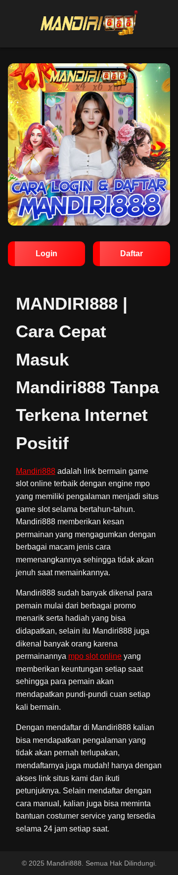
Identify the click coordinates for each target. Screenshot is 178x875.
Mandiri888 (35, 471)
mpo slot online (95, 656)
